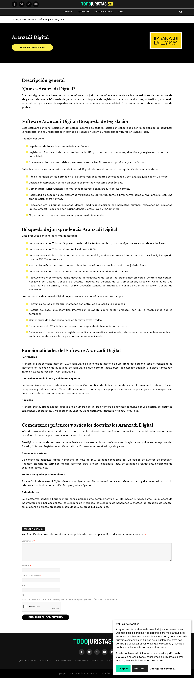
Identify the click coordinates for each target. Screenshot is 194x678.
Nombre (26, 565)
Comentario (28, 541)
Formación (68, 12)
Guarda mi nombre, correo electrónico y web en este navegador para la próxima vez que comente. (69, 599)
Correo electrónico (31, 575)
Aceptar (123, 668)
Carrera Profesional (104, 12)
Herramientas (84, 12)
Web (24, 585)
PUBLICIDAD (46, 660)
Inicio (15, 19)
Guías (120, 12)
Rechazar (139, 668)
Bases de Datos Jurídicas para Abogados (42, 19)
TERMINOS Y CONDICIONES (89, 660)
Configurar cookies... (163, 668)
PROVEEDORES (63, 660)
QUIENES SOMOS (27, 660)
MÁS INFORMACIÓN (32, 47)
